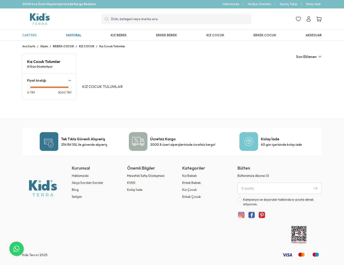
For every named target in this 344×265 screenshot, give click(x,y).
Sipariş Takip (288, 4)
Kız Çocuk (189, 190)
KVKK (131, 183)
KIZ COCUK (215, 35)
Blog (75, 190)
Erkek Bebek (191, 183)
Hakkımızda (231, 4)
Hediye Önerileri (259, 4)
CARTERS (29, 35)
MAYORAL (73, 35)
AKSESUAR (314, 35)
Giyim (44, 46)
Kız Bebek (189, 176)
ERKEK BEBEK (166, 35)
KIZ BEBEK (119, 35)
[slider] (28, 87)
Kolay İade (313, 4)
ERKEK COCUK (264, 35)
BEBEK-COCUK (63, 46)
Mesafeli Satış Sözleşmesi (146, 176)
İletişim (77, 197)
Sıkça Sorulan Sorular (87, 183)
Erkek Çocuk (191, 197)
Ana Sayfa (28, 46)
